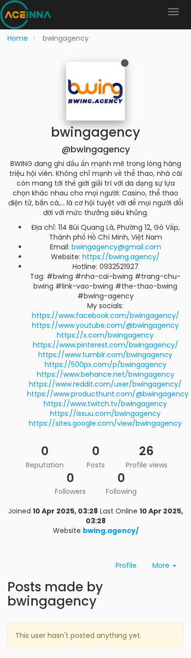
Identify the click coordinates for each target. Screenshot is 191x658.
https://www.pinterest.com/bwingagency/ (105, 345)
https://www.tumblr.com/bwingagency (105, 355)
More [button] (161, 565)
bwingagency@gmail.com (116, 247)
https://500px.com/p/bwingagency (106, 364)
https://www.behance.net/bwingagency (105, 374)
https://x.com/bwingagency (105, 335)
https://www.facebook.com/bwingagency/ (105, 315)
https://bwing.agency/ (121, 257)
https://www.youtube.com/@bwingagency (105, 325)
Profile (126, 565)
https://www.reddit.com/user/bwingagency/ (105, 384)
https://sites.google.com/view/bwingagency (105, 423)
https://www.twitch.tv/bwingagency (105, 404)
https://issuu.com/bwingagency (105, 413)
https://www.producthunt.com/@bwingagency (108, 394)
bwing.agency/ (111, 531)
